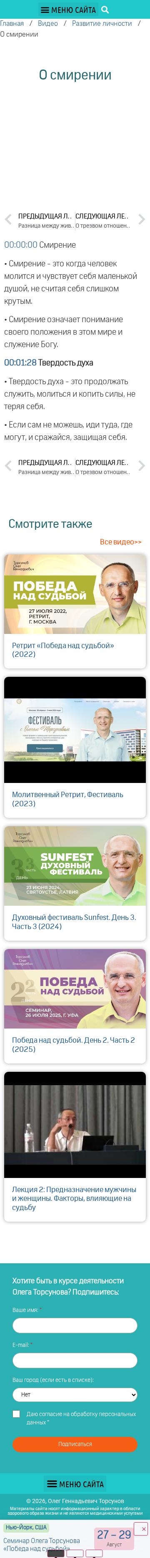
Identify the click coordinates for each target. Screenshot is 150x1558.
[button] (68, 9)
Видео (48, 23)
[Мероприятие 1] (56, 1553)
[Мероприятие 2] (75, 1553)
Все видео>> (121, 542)
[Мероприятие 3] (94, 1553)
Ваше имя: (26, 1310)
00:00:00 (21, 245)
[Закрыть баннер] (141, 1529)
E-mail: (21, 1345)
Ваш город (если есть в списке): (53, 1380)
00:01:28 (20, 363)
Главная (12, 23)
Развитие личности (102, 23)
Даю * (81, 1418)
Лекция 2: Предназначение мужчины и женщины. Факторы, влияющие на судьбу (74, 1199)
